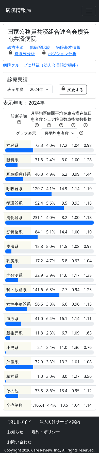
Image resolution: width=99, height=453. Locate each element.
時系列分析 (24, 53)
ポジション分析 (62, 53)
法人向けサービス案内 (60, 421)
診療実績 (15, 47)
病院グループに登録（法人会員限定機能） (41, 65)
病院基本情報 (68, 47)
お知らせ (15, 432)
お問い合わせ (19, 442)
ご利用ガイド (19, 421)
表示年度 (15, 89)
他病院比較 (40, 47)
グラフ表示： (28, 133)
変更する (75, 89)
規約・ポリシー (45, 432)
